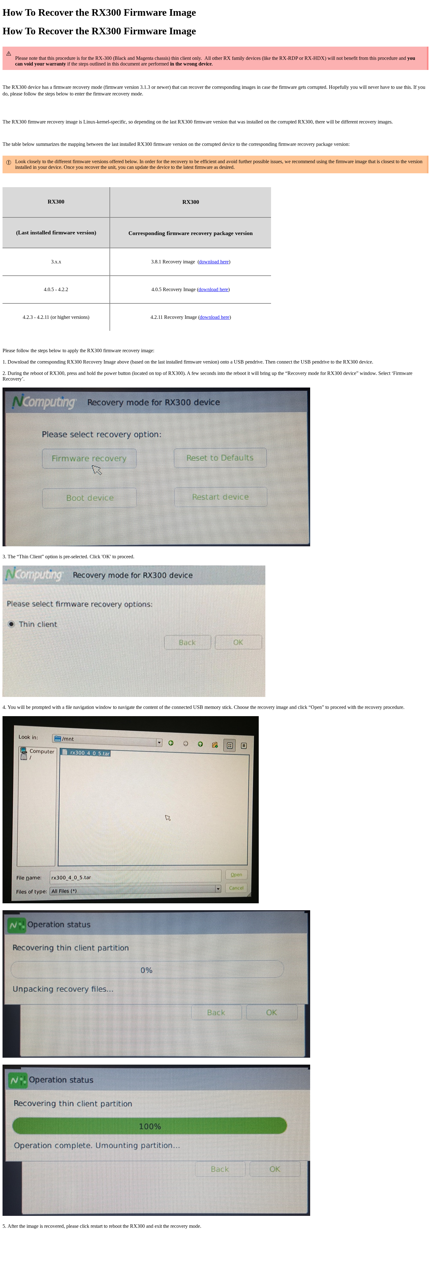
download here (214, 261)
